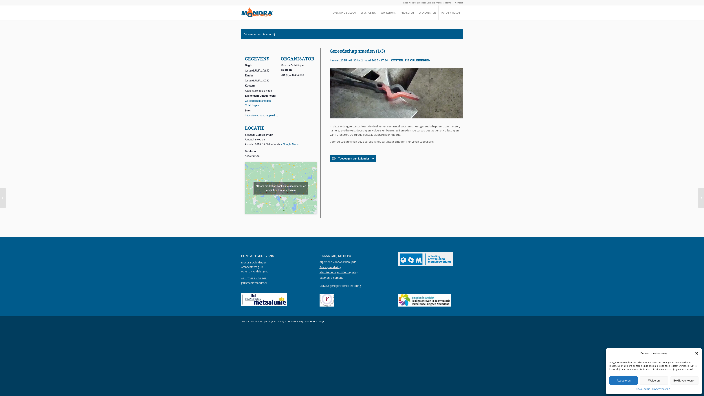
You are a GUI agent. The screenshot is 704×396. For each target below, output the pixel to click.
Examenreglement (331, 277)
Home (448, 2)
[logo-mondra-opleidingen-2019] (257, 12)
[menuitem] (422, 3)
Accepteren (623, 380)
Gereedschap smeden (258, 100)
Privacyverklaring (661, 388)
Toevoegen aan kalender (353, 158)
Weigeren (654, 380)
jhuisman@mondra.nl (254, 283)
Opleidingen (252, 105)
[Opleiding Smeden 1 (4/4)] (3, 198)
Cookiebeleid (643, 388)
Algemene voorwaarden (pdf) (338, 262)
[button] (696, 353)
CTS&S (288, 321)
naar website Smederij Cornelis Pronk (422, 2)
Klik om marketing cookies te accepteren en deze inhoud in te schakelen (281, 188)
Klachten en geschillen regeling (339, 272)
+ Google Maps (289, 144)
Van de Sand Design (314, 321)
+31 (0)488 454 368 (254, 278)
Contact (459, 2)
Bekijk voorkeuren (684, 380)
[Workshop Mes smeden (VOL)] (701, 198)
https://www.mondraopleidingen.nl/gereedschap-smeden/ (278, 115)
